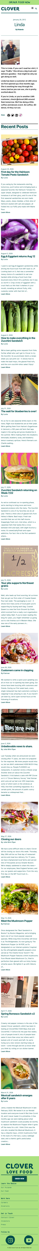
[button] (32, 8)
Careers (4, 1202)
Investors (5, 1221)
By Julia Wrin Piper (8, 749)
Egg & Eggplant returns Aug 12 (18, 256)
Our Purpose (6, 1187)
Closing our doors (11, 839)
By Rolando (19, 29)
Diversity (5, 1206)
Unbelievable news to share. (17, 746)
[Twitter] (12, 115)
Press (3, 1224)
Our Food (4, 1191)
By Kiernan (5, 673)
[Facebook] (8, 115)
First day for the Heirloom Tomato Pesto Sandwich (15, 173)
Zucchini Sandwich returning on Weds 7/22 (19, 491)
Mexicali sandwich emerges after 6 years (16, 1097)
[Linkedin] (16, 115)
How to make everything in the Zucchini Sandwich (18, 339)
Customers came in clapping (17, 670)
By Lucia (4, 178)
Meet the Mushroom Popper (16, 920)
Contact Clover (7, 1217)
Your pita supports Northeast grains (17, 584)
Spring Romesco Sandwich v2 (18, 1013)
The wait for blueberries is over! (19, 411)
